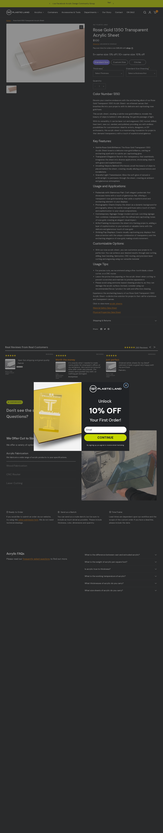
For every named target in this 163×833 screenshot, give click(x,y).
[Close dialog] (126, 385)
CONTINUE (105, 438)
